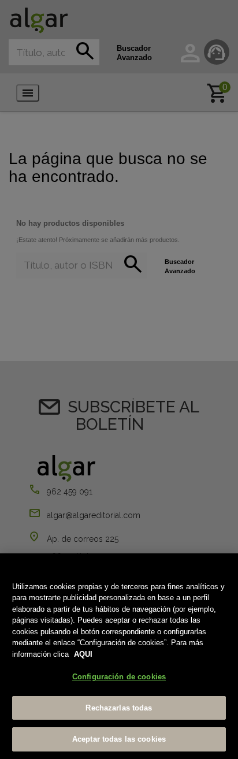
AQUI (83, 654)
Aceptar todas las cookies (119, 739)
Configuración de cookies (119, 676)
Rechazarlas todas (118, 708)
